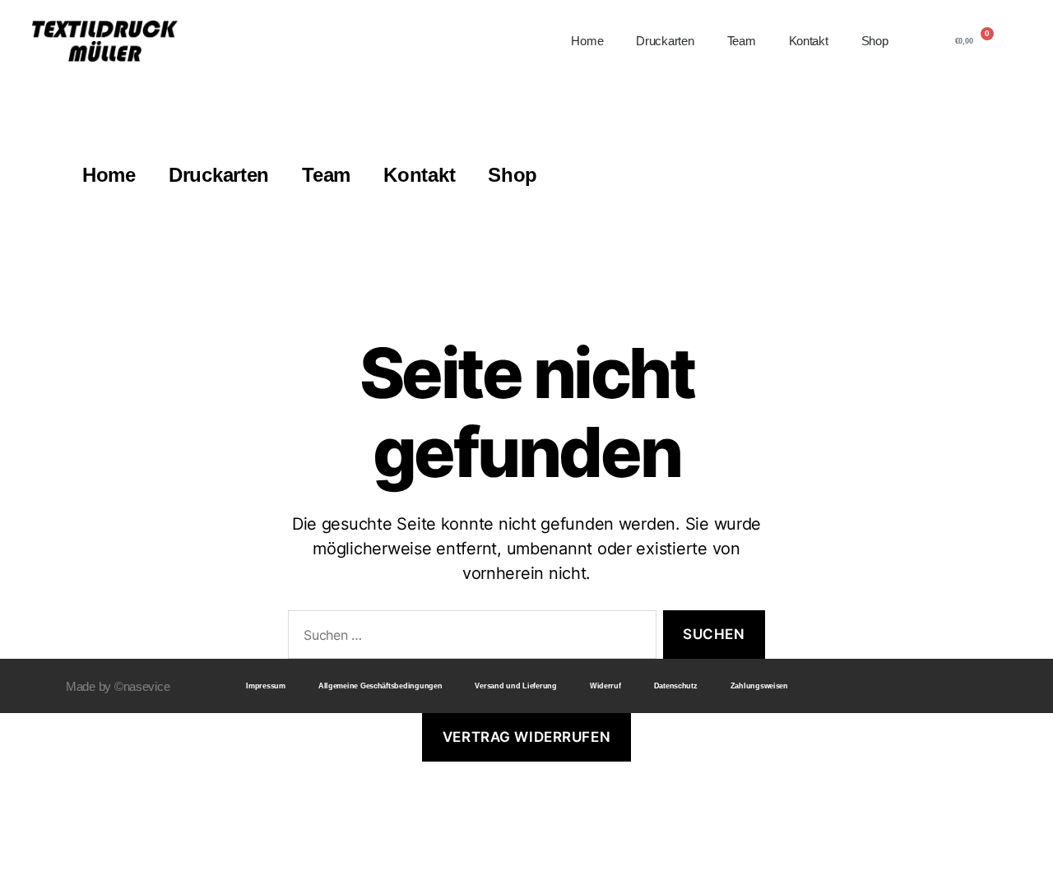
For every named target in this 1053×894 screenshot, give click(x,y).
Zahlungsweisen (759, 686)
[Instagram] (946, 686)
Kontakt (808, 41)
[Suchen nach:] (468, 637)
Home (587, 41)
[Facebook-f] (915, 686)
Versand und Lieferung (515, 686)
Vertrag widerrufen (526, 737)
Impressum (265, 686)
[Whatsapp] (977, 686)
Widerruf (605, 686)
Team (741, 41)
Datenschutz (676, 686)
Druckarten (664, 41)
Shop (874, 41)
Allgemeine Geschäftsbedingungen (380, 686)
